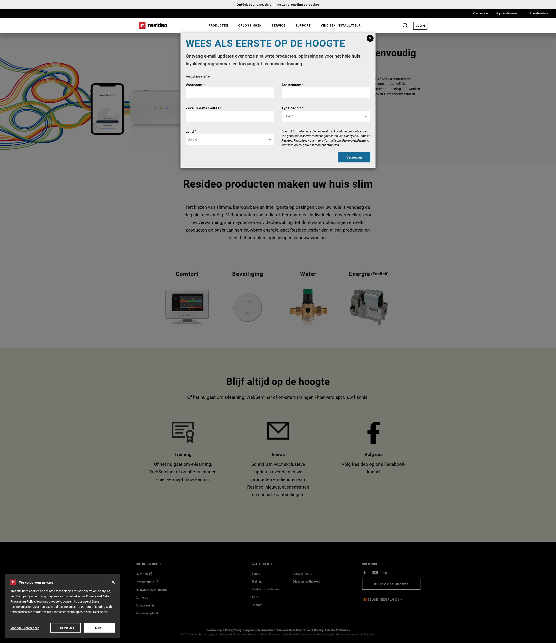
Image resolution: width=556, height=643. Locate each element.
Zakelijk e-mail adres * (204, 108)
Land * (191, 131)
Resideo (286, 140)
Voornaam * (195, 84)
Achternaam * (292, 84)
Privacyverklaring (354, 140)
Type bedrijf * (292, 108)
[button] (113, 582)
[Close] (370, 38)
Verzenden (354, 157)
